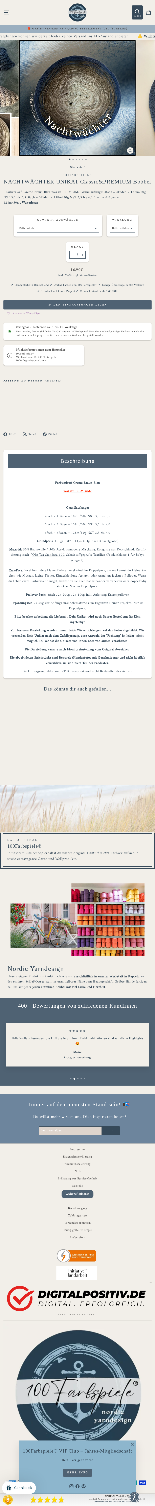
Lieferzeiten (77, 1237)
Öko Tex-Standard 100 (48, 555)
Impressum (77, 1149)
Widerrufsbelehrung (77, 1164)
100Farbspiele (77, 175)
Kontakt (77, 1186)
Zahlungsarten (77, 1215)
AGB (77, 1171)
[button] (134, 1497)
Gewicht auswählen (58, 220)
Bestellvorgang (77, 1208)
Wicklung (122, 220)
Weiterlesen (30, 203)
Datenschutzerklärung (77, 1157)
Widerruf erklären (77, 1194)
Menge (77, 247)
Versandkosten (88, 275)
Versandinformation (77, 1223)
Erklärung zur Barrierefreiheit (77, 1178)
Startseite (76, 167)
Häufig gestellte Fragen (78, 1230)
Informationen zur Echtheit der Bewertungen (116, 1502)
